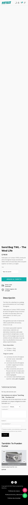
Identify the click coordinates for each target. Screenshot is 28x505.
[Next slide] (24, 461)
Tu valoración (5, 409)
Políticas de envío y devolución (14, 494)
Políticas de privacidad (14, 498)
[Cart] (21, 3)
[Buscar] (15, 2)
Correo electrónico (6, 424)
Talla (3, 267)
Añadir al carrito (14, 279)
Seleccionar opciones (14, 464)
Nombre (4, 420)
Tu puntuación (5, 406)
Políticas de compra (14, 491)
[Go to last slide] (4, 461)
